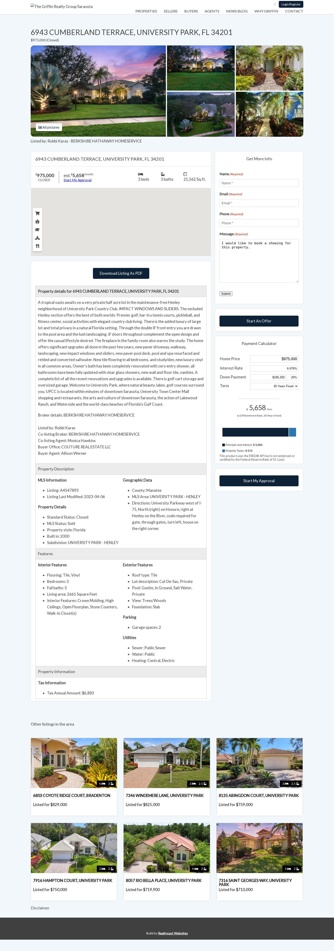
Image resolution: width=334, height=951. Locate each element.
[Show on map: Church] (37, 237)
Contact (294, 11)
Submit (226, 293)
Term (224, 385)
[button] (259, 445)
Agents (212, 11)
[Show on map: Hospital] (37, 220)
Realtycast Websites (173, 933)
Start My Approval (259, 480)
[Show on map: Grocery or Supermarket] (37, 212)
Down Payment (233, 376)
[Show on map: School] (37, 229)
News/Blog (237, 11)
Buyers (191, 11)
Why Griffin (266, 11)
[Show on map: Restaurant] (37, 245)
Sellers (170, 11)
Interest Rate (231, 368)
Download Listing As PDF (121, 273)
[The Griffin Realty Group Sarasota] (62, 6)
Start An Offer (259, 321)
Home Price (230, 358)
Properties (146, 11)
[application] (259, 436)
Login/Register (291, 4)
